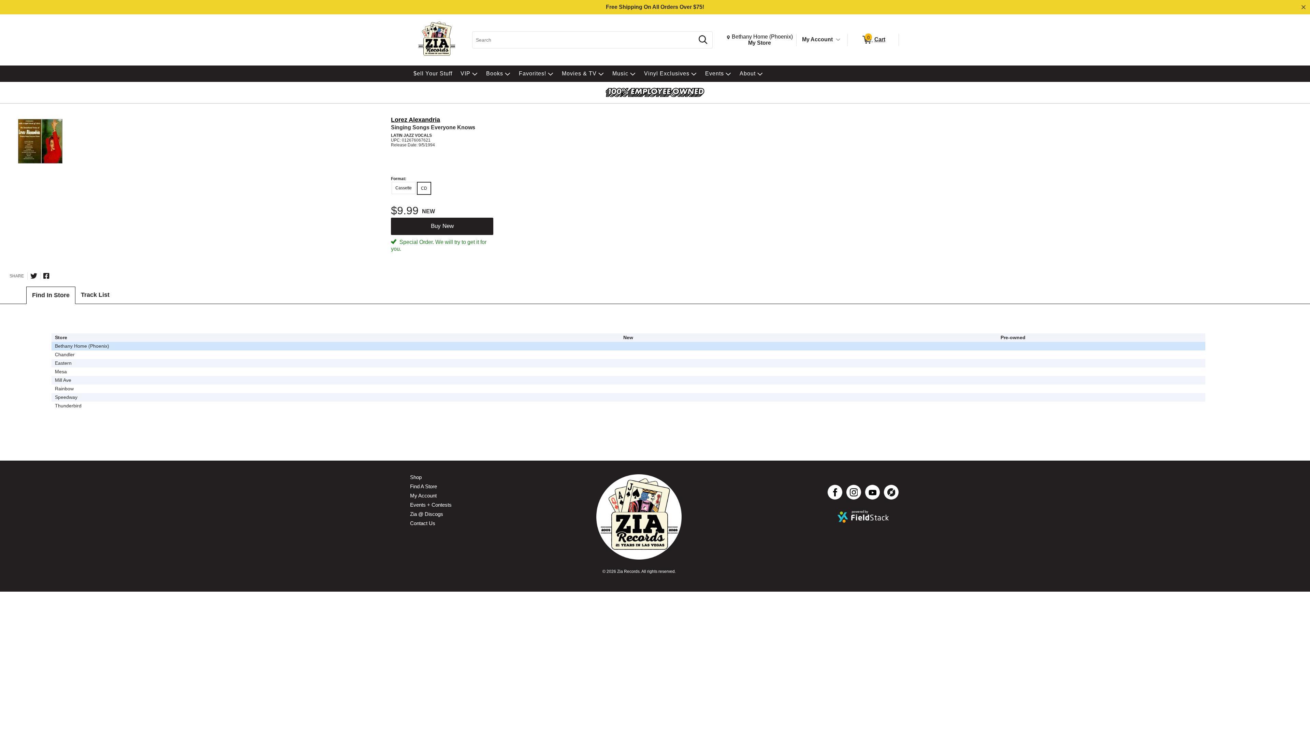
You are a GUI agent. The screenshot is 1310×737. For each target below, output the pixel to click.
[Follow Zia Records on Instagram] (853, 492)
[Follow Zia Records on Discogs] (891, 492)
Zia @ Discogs (426, 514)
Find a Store (423, 486)
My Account (817, 39)
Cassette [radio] (403, 188)
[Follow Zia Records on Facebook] (835, 492)
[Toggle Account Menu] (838, 40)
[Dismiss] (1303, 7)
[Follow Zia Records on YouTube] (872, 492)
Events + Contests (431, 505)
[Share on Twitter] (33, 276)
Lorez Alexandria (415, 119)
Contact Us (422, 523)
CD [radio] (424, 188)
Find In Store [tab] (51, 295)
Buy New (442, 226)
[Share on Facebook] (46, 276)
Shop (416, 477)
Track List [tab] (95, 294)
